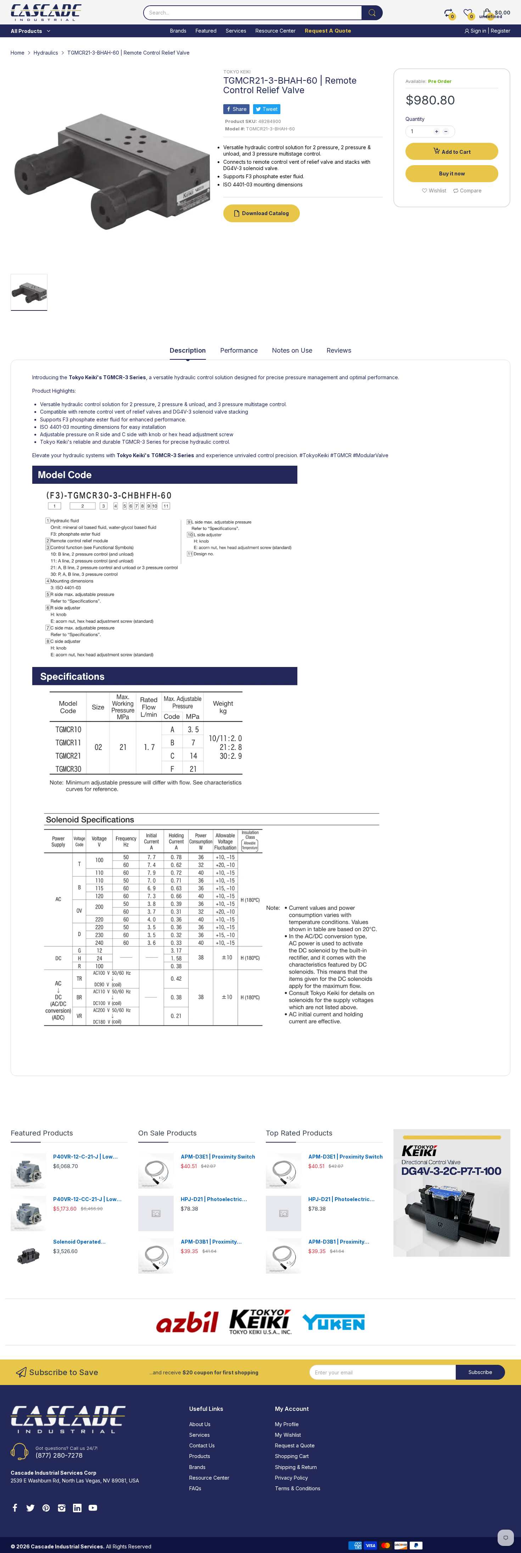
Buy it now (452, 173)
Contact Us (202, 1445)
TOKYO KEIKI (237, 71)
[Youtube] (93, 1509)
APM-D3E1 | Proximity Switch (218, 1157)
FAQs (195, 1488)
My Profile (287, 1424)
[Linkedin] (77, 1509)
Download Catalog (265, 213)
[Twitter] (30, 1509)
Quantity (415, 119)
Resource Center (209, 1478)
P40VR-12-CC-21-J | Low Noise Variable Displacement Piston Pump (90, 1199)
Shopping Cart (292, 1456)
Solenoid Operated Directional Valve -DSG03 (85, 1242)
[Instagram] (61, 1509)
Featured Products (42, 1133)
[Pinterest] (46, 1509)
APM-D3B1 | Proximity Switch (209, 1242)
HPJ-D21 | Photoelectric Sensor (211, 1199)
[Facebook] (15, 1509)
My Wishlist (288, 1435)
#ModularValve (370, 455)
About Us (200, 1424)
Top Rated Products (299, 1133)
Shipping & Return (296, 1467)
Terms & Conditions (297, 1488)
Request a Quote (295, 1445)
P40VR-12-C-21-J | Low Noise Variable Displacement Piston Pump (90, 1157)
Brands (197, 1467)
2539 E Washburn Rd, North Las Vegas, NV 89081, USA (75, 1481)
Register (500, 31)
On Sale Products (167, 1133)
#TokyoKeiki (314, 455)
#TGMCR (341, 455)
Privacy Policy (291, 1478)
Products (199, 1456)
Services (199, 1435)
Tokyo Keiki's (85, 377)
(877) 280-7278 (59, 1455)
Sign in (478, 31)
